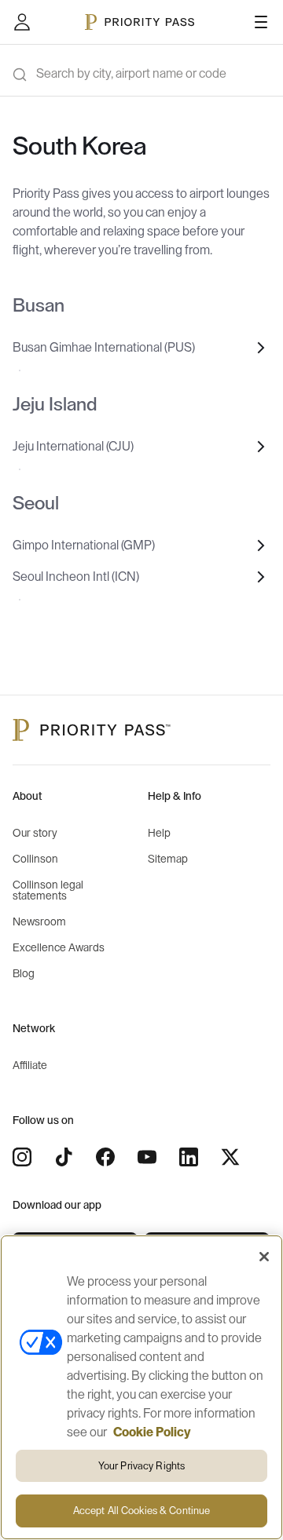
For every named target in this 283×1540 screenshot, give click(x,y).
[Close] (264, 1256)
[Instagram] (22, 1157)
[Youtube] (147, 1157)
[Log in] (22, 22)
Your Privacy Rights (141, 1466)
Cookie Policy (152, 1432)
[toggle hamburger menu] (261, 22)
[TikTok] (63, 1157)
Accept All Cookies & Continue (142, 1510)
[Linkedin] (188, 1157)
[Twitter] (230, 1157)
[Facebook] (105, 1157)
